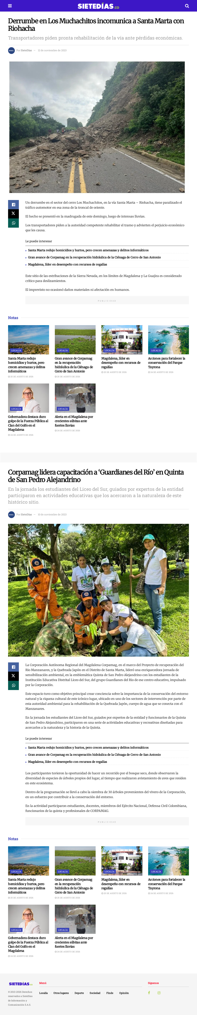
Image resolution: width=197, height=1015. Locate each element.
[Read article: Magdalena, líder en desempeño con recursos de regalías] (121, 339)
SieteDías (26, 50)
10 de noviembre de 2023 (52, 514)
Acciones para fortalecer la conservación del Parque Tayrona (166, 362)
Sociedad (95, 993)
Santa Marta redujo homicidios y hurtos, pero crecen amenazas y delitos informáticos (88, 250)
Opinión (124, 993)
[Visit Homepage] (98, 6)
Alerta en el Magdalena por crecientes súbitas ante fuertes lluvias (74, 421)
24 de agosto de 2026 (161, 372)
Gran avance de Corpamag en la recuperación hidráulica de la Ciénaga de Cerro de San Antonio (94, 257)
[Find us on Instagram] (159, 993)
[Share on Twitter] (13, 213)
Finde (109, 993)
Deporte (79, 993)
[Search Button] (187, 6)
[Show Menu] (10, 6)
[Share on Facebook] (13, 204)
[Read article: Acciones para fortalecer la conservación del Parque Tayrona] (168, 339)
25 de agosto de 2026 (21, 376)
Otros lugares (61, 993)
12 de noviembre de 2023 (52, 50)
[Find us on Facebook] (149, 993)
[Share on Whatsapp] (13, 223)
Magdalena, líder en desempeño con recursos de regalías (67, 264)
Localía (16, 350)
